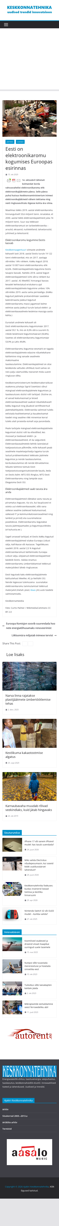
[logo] (29, 1067)
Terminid (7, 1128)
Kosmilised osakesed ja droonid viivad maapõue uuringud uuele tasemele (37, 944)
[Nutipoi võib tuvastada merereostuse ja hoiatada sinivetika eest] (12, 969)
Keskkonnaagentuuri (16, 249)
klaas (33, 590)
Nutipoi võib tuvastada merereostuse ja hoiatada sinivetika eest (38, 966)
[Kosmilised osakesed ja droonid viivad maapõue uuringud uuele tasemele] (12, 947)
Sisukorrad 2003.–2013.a (14, 1115)
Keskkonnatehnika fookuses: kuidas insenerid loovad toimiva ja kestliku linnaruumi (39, 890)
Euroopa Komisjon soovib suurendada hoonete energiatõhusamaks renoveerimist (30, 626)
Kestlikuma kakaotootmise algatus (24, 755)
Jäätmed (10, 142)
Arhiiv (5, 1109)
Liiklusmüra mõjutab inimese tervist (32, 635)
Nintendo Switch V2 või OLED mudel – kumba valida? (39, 912)
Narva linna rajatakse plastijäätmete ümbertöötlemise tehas (28, 699)
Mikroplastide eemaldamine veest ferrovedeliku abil (39, 1005)
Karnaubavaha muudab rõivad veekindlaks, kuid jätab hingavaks (28, 808)
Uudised (20, 142)
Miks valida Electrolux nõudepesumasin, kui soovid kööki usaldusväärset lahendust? (39, 865)
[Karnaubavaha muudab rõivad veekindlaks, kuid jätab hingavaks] (29, 774)
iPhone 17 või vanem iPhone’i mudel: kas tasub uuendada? (39, 843)
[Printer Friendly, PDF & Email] (13, 180)
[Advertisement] (29, 59)
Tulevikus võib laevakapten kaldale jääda (38, 987)
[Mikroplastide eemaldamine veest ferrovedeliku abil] (12, 1009)
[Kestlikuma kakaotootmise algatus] (29, 721)
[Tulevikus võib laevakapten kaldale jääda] (12, 990)
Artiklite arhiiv (9, 1122)
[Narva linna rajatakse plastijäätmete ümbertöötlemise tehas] (29, 664)
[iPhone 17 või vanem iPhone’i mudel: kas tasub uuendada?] (12, 846)
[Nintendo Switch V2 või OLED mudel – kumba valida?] (12, 915)
